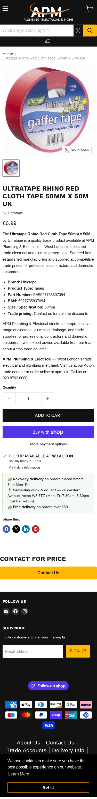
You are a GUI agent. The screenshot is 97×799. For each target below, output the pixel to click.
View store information (24, 467)
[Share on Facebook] (6, 529)
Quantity (9, 387)
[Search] (90, 30)
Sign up (78, 651)
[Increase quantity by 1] (48, 398)
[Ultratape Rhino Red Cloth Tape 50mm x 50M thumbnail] (11, 168)
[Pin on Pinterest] (35, 529)
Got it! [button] (48, 787)
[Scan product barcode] (78, 30)
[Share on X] (16, 529)
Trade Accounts (26, 750)
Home (8, 53)
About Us (28, 742)
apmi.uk (61, 372)
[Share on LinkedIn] (26, 529)
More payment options (48, 444)
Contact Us (48, 573)
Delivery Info (68, 750)
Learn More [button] (18, 774)
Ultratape (15, 213)
